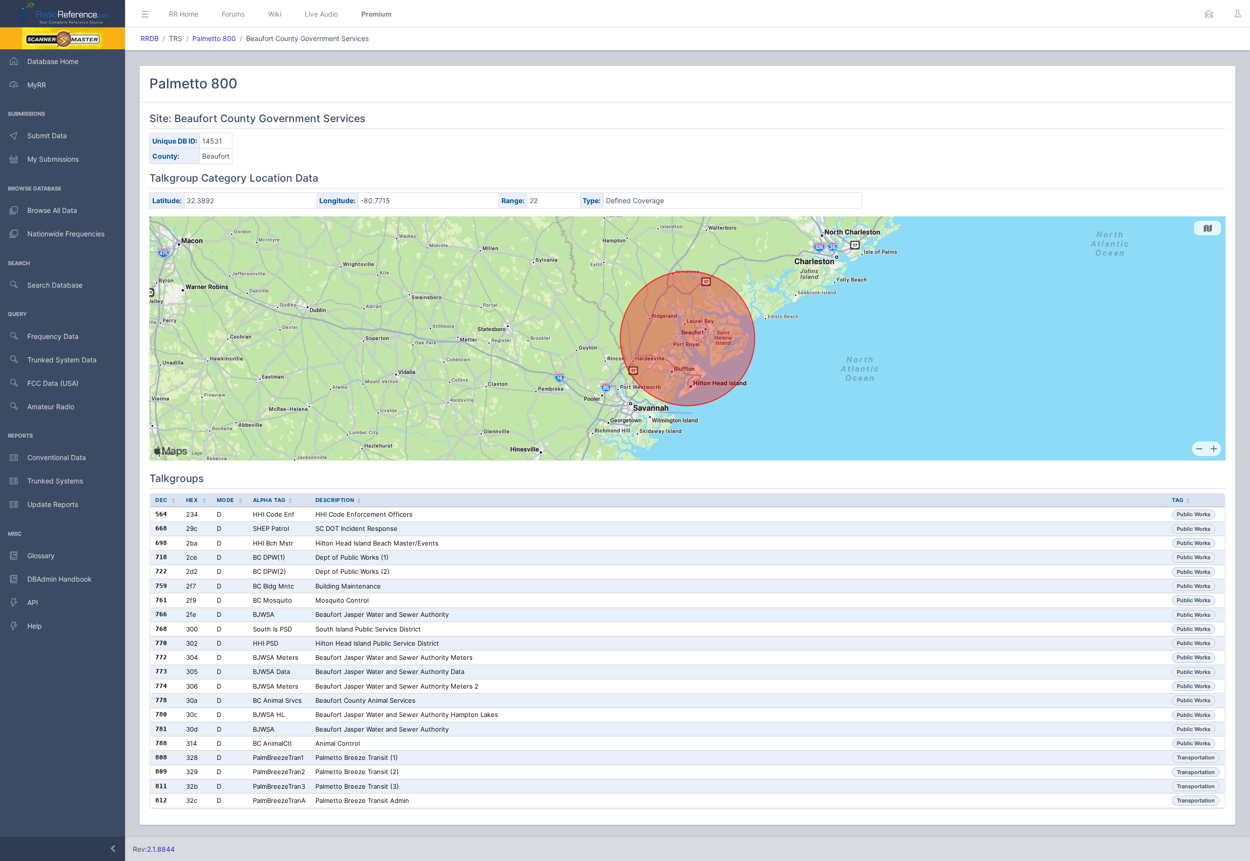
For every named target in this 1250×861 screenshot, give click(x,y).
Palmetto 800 (214, 38)
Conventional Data (56, 457)
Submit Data (47, 135)
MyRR (36, 85)
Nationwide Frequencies (65, 234)
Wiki (274, 14)
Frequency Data (53, 336)
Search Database (55, 285)
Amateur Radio (50, 406)
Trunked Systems (55, 481)
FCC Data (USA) (53, 383)
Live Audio (321, 14)
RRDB (150, 38)
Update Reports (52, 504)
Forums (233, 14)
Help (34, 626)
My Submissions (53, 159)
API (32, 602)
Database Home (53, 61)
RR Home (183, 14)
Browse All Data (52, 210)
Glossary (41, 555)
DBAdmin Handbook (59, 579)
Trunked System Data (62, 360)
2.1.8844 (161, 849)
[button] (1209, 14)
